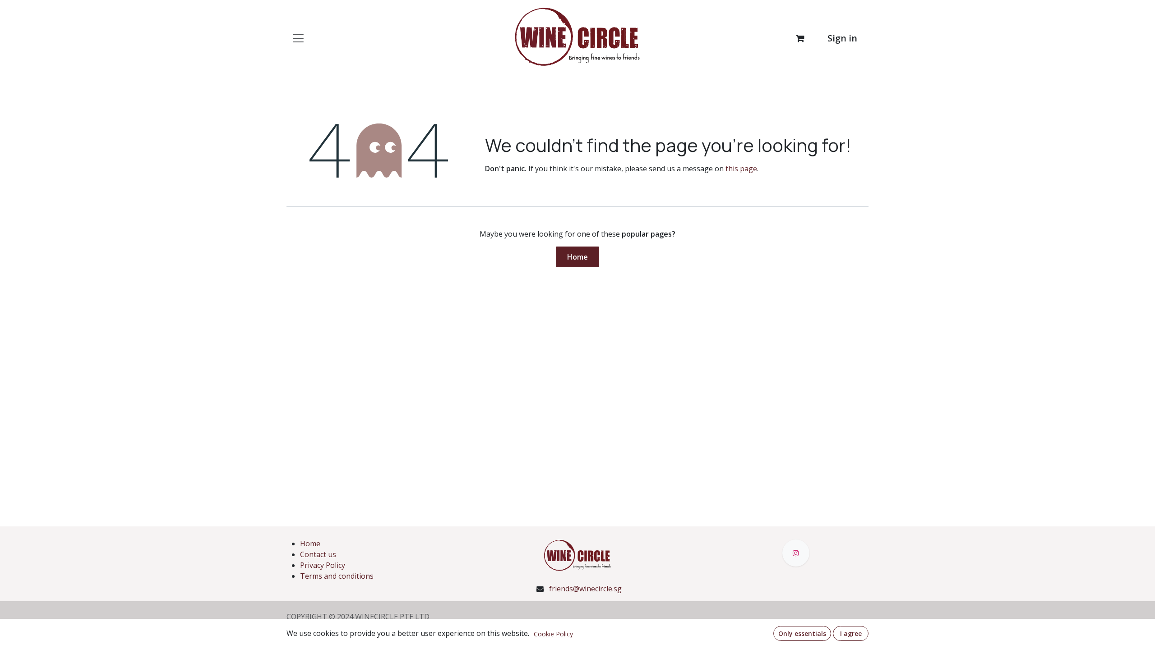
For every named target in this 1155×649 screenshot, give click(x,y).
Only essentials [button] (802, 633)
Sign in (842, 38)
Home (577, 257)
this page (741, 169)
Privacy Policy (322, 565)
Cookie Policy (553, 634)
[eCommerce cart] (800, 38)
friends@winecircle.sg (585, 589)
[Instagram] (795, 553)
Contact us (318, 554)
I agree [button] (851, 633)
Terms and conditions (337, 576)
